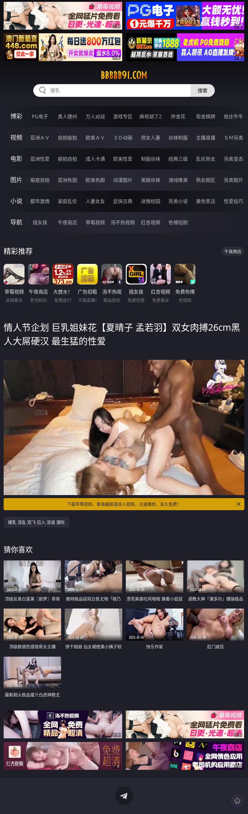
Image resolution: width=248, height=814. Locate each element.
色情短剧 (178, 222)
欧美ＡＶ (95, 137)
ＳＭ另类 (233, 137)
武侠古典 (122, 201)
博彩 (16, 116)
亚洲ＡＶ (40, 137)
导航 (16, 222)
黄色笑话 (205, 201)
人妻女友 (95, 201)
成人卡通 (95, 159)
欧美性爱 (122, 159)
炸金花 (178, 116)
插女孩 (40, 222)
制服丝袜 (150, 159)
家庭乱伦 (67, 201)
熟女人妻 (150, 137)
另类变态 (233, 159)
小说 (16, 201)
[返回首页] (237, 800)
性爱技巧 (233, 201)
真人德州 (67, 116)
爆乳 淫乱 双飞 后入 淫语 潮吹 (36, 522)
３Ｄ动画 (122, 137)
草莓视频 (95, 222)
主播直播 (205, 137)
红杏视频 (150, 222)
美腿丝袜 (150, 180)
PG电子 (40, 116)
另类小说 (178, 201)
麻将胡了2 (150, 116)
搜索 (202, 90)
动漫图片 (122, 180)
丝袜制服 (178, 137)
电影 (16, 159)
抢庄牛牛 (233, 116)
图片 (16, 180)
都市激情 (40, 201)
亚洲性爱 (40, 159)
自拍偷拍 (67, 137)
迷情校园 (150, 201)
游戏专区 (122, 116)
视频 (16, 137)
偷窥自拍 (40, 180)
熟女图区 (205, 180)
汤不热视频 (123, 222)
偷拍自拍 (67, 159)
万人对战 (95, 116)
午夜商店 (67, 222)
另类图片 (233, 180)
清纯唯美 (178, 180)
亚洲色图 (67, 180)
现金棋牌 (205, 116)
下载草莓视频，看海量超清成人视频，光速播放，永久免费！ (124, 504)
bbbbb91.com (124, 75)
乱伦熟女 (205, 159)
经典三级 (178, 159)
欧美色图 (95, 180)
